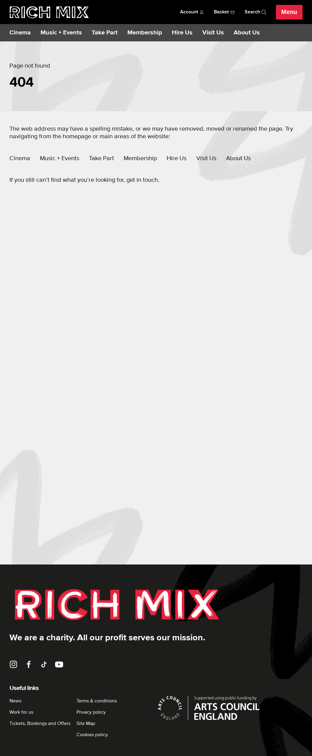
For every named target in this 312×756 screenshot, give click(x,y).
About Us (247, 33)
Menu (289, 12)
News (15, 701)
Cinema (20, 33)
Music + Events (61, 33)
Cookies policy (92, 735)
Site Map (85, 723)
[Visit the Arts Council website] (229, 708)
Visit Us (213, 33)
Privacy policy (91, 712)
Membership (144, 33)
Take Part (105, 33)
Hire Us (182, 33)
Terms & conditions (96, 701)
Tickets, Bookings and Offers (39, 723)
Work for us (21, 712)
